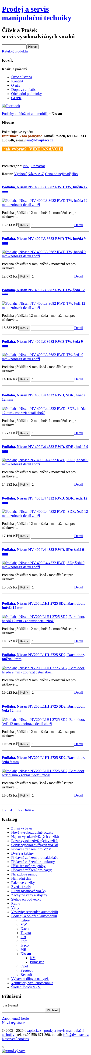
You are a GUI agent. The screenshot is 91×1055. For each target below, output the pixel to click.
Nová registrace (13, 1023)
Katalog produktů (15, 51)
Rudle (15, 903)
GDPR (16, 98)
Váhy (15, 908)
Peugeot (26, 970)
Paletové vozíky (23, 883)
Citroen (26, 920)
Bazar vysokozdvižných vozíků (34, 841)
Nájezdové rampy (24, 874)
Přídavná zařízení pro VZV (31, 849)
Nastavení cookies (15, 1039)
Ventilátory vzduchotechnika (32, 983)
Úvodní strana (21, 77)
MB (23, 949)
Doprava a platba (23, 89)
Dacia (25, 929)
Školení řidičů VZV (26, 987)
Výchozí (20, 174)
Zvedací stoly (21, 887)
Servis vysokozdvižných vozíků (34, 845)
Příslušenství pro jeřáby (28, 866)
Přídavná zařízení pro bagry (31, 870)
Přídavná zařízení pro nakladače (34, 857)
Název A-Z (36, 174)
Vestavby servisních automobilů (34, 912)
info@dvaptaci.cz (76, 1035)
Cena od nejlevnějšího (61, 174)
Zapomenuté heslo (15, 1018)
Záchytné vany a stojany (29, 895)
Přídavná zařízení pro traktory (33, 862)
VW (24, 924)
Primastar (38, 166)
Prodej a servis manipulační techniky (36, 13)
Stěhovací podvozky (26, 899)
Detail (78, 225)
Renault (26, 975)
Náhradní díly (21, 878)
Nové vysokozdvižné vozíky (32, 832)
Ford (24, 941)
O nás (15, 85)
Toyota (26, 933)
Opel (24, 966)
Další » (28, 810)
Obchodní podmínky (26, 94)
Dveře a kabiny (22, 853)
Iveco (25, 945)
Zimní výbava (21, 828)
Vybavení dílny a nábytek (30, 979)
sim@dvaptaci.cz (39, 140)
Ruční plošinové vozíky (28, 891)
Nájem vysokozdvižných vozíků (35, 837)
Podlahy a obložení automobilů (25, 114)
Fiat (23, 937)
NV (26, 166)
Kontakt (17, 81)
